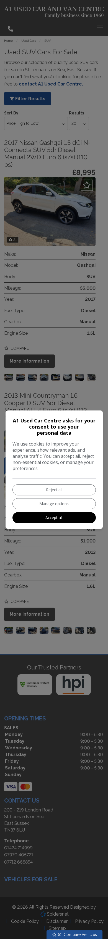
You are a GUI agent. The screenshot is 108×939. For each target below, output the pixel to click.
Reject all (54, 489)
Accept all (54, 517)
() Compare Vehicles (77, 934)
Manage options (54, 503)
